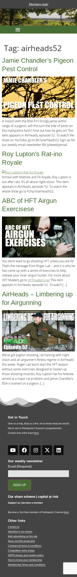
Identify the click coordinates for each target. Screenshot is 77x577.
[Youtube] (13, 450)
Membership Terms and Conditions (26, 564)
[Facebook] (24, 450)
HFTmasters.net (39, 280)
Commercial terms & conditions (24, 545)
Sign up (19, 485)
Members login (38, 4)
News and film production (21, 541)
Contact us (13, 527)
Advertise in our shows (20, 531)
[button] (18, 30)
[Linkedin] (59, 450)
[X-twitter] (47, 450)
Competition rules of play (21, 550)
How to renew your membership (25, 560)
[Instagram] (36, 450)
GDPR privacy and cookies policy (26, 555)
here (36, 433)
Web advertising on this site (22, 536)
